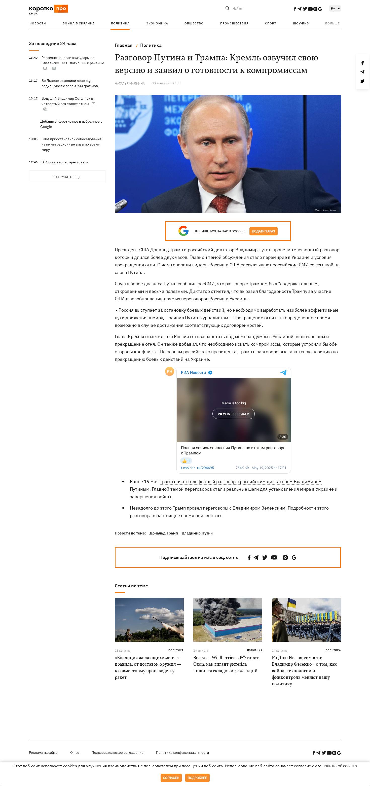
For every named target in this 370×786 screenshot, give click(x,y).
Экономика (157, 23)
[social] (295, 9)
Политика (120, 23)
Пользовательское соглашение (117, 752)
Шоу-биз (301, 23)
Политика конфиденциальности (182, 752)
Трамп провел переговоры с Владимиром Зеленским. (230, 508)
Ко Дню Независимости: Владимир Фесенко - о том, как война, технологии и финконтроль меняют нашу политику (304, 671)
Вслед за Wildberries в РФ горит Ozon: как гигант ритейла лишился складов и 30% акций (226, 664)
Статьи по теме (131, 586)
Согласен (171, 778)
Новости (37, 23)
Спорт (270, 23)
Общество (194, 23)
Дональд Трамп (164, 533)
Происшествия (234, 23)
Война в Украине (79, 23)
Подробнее (197, 778)
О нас (74, 752)
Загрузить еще (67, 177)
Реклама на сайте (43, 752)
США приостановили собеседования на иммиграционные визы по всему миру (71, 144)
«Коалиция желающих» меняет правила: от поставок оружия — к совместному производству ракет (148, 668)
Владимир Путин (197, 533)
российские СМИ (291, 265)
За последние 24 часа (53, 43)
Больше (332, 23)
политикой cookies (339, 766)
